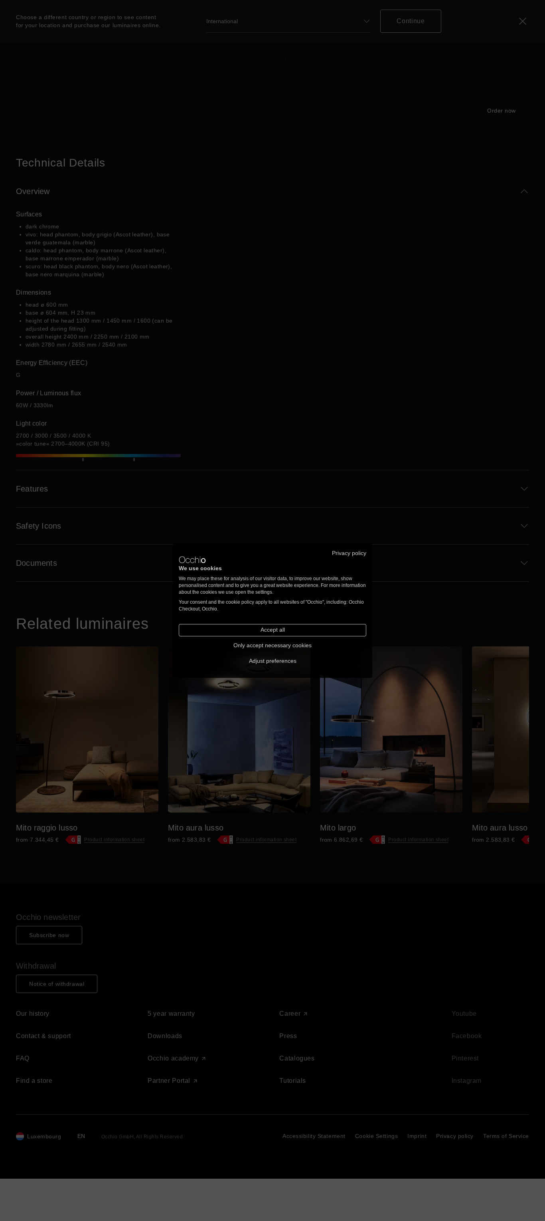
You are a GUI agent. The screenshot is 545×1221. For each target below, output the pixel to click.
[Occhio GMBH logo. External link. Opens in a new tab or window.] (192, 559)
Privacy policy (349, 553)
